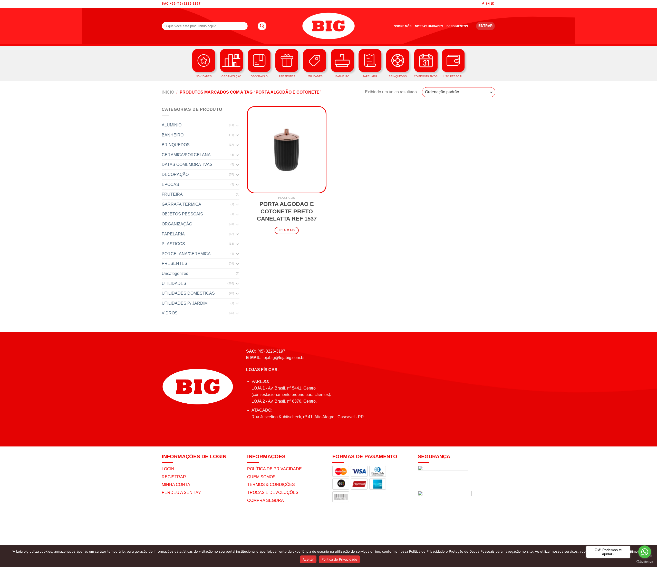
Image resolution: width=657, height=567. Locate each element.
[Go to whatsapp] (644, 551)
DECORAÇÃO (175, 174)
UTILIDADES (174, 283)
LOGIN (168, 469)
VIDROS (170, 313)
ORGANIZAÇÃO (177, 224)
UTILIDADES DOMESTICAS (188, 293)
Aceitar (308, 559)
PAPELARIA (173, 234)
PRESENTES (174, 263)
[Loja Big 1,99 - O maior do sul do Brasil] (328, 26)
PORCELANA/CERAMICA (186, 254)
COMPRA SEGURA (265, 500)
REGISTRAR (174, 477)
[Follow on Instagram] (487, 4)
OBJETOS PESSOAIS (182, 214)
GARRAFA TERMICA (181, 204)
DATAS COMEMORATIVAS (187, 164)
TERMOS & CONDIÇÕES (271, 484)
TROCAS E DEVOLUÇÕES (272, 492)
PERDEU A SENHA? (181, 492)
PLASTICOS (173, 244)
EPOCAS (170, 184)
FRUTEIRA (172, 194)
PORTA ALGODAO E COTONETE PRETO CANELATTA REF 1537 (287, 211)
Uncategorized (175, 273)
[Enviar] (262, 26)
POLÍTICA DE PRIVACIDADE (274, 469)
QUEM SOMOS (261, 477)
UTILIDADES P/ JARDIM (185, 303)
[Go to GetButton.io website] (644, 561)
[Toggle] (237, 125)
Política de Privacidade (339, 559)
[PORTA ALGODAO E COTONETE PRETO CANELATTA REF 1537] (287, 150)
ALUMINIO (171, 125)
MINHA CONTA (176, 484)
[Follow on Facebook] (483, 4)
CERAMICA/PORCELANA (186, 155)
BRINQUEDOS (176, 145)
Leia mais (287, 230)
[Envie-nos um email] (492, 4)
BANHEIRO (172, 135)
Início (168, 92)
